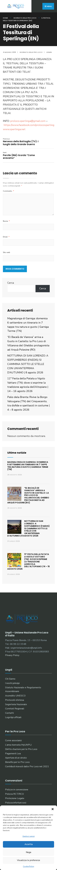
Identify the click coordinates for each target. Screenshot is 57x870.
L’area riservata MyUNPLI (18, 744)
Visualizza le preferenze (28, 860)
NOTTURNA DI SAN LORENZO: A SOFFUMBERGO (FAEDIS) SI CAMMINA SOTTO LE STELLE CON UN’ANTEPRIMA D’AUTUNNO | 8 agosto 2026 (27, 364)
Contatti (9, 713)
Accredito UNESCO (15, 695)
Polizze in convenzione (16, 789)
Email (6, 237)
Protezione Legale (14, 798)
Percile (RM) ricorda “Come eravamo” (19, 155)
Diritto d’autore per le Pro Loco (21, 749)
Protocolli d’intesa (14, 700)
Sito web (6, 252)
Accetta (29, 844)
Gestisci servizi (29, 836)
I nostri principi (12, 683)
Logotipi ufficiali (13, 717)
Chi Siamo (10, 678)
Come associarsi (13, 740)
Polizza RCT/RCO (14, 794)
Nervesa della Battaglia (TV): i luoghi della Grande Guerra (20, 142)
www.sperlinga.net (14, 129)
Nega (28, 852)
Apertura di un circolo (16, 757)
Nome (6, 221)
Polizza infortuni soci (15, 802)
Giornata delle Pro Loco (24, 18)
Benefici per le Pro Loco (17, 762)
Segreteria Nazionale (16, 704)
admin (49, 52)
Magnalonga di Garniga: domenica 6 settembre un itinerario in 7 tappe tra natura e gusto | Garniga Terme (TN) (27, 466)
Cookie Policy (28, 866)
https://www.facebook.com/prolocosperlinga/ (30, 125)
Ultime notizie (16, 452)
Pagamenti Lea (13, 753)
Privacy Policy (12, 655)
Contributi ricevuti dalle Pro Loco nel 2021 (27, 766)
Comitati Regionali (14, 708)
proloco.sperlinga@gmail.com (27, 121)
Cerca (10, 283)
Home (5, 18)
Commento (8, 191)
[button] (52, 809)
